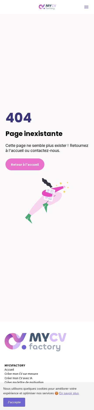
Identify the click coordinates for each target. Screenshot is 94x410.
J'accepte (14, 402)
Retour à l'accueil (25, 164)
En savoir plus (69, 393)
